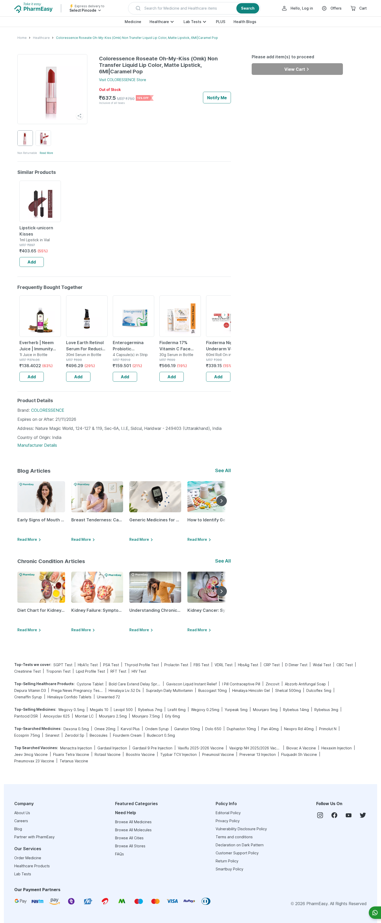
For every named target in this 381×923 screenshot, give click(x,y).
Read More (46, 152)
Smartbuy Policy (229, 869)
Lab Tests (192, 21)
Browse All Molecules (133, 830)
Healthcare (159, 21)
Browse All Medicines (133, 822)
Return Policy (227, 861)
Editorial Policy (228, 813)
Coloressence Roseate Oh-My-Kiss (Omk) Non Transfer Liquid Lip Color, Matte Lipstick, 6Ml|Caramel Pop (137, 38)
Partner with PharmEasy (34, 837)
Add (31, 262)
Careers (21, 821)
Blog (18, 829)
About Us (22, 813)
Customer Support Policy (237, 853)
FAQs (119, 854)
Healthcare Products (32, 866)
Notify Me (217, 97)
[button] (194, 8)
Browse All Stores (130, 846)
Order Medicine (27, 858)
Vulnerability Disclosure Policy (241, 829)
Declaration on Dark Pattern (240, 845)
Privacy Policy (228, 821)
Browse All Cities (129, 838)
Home (22, 38)
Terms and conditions (234, 837)
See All (223, 470)
